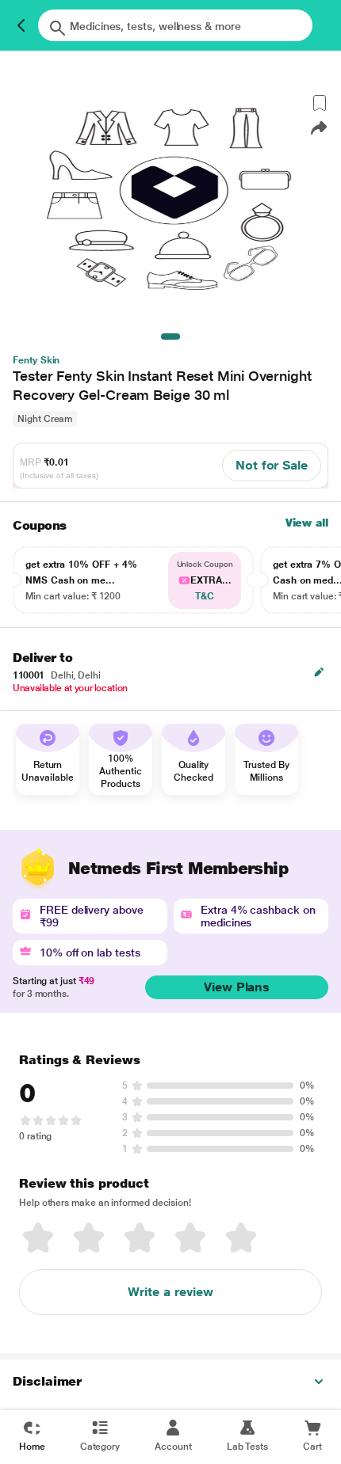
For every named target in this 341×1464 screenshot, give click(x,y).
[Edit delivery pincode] (318, 672)
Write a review (170, 1291)
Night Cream (44, 418)
